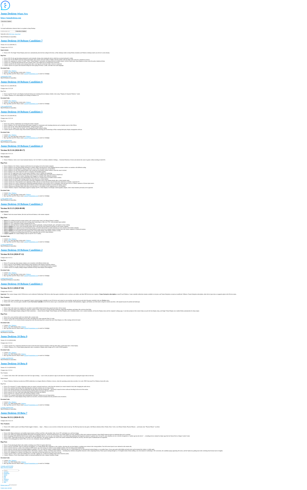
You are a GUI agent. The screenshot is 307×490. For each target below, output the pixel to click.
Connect (6, 480)
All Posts (6, 472)
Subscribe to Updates (6, 21)
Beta (5, 482)
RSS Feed (11, 34)
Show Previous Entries (6, 467)
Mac (10, 71)
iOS (5, 477)
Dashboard (6, 473)
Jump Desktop (14, 13)
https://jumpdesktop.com (11, 18)
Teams (5, 475)
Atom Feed (17, 34)
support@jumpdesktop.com (31, 73)
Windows (14, 71)
